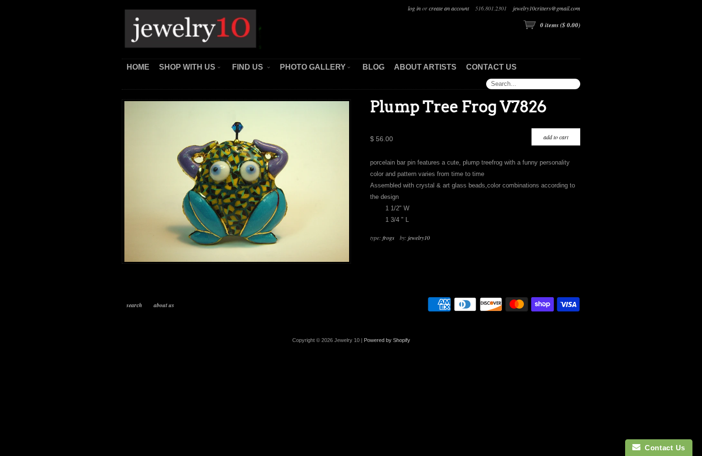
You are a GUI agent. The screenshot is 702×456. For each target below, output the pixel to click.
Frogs (388, 237)
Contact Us (662, 448)
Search (134, 305)
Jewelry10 (419, 237)
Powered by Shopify (387, 340)
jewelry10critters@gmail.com (546, 8)
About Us (164, 305)
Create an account (449, 8)
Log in (414, 8)
